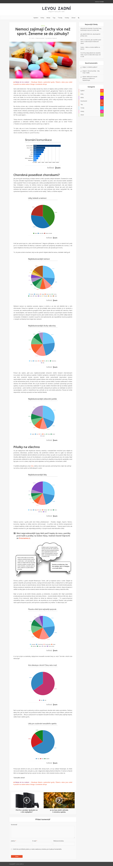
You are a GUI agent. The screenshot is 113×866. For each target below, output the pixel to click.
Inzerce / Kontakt (99, 1)
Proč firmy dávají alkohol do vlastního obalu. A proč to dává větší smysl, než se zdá (90, 54)
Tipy (54, 18)
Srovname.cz (24, 538)
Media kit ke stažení (22, 82)
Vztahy (67, 18)
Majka (84, 67)
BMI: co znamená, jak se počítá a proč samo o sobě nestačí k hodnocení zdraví (90, 41)
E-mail (34, 841)
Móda (48, 18)
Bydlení (36, 18)
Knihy (42, 18)
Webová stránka (58, 841)
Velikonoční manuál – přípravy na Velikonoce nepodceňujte (90, 78)
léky (32, 466)
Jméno (13, 841)
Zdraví (73, 18)
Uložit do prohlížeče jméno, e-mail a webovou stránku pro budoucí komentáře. (37, 849)
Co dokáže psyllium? (91, 67)
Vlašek (84, 76)
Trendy (60, 18)
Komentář (14, 824)
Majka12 (85, 71)
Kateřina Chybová (52, 38)
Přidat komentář (39, 38)
